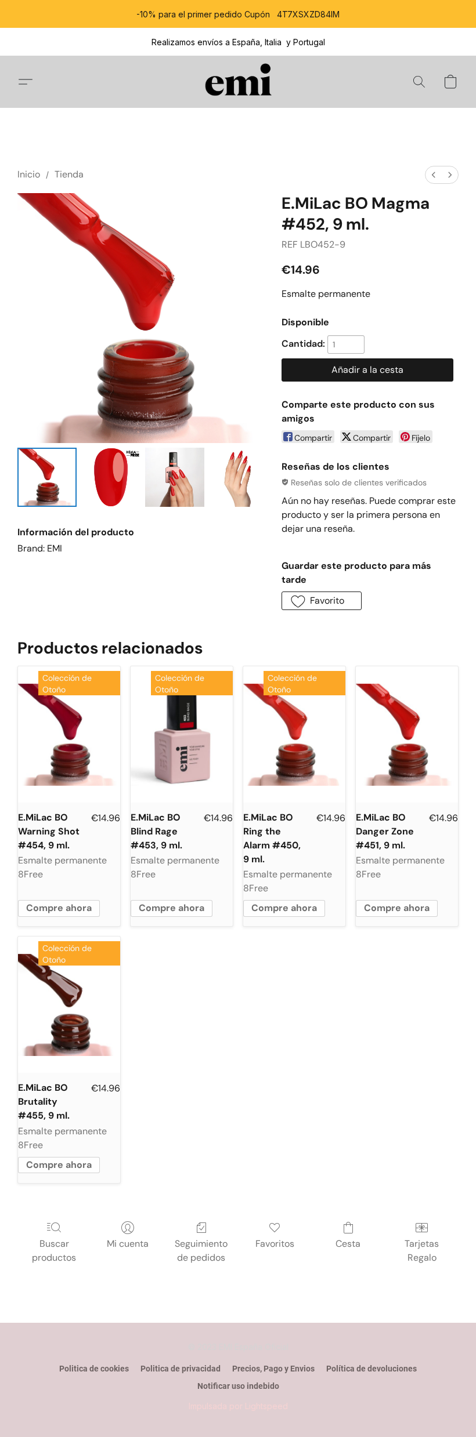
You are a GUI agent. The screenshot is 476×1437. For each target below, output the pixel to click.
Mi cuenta (128, 1244)
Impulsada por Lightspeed (238, 1406)
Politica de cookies (94, 1368)
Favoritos (274, 1244)
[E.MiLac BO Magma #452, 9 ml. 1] (110, 477)
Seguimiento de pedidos (201, 1251)
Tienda (69, 174)
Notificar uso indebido (238, 1386)
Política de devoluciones (371, 1368)
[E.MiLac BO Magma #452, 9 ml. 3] (238, 477)
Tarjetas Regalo (422, 1251)
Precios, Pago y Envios (273, 1368)
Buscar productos (54, 1251)
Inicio (28, 174)
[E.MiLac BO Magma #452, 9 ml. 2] (174, 477)
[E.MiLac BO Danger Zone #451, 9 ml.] (407, 734)
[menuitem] (433, 174)
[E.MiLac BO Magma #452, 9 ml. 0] (47, 477)
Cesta (348, 1244)
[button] (238, 81)
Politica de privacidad (180, 1368)
